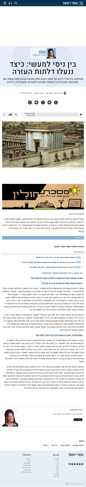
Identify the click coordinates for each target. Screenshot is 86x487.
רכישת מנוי (27, 463)
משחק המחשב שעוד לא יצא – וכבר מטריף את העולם (55, 257)
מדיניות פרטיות (26, 468)
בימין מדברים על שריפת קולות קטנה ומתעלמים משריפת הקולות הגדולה (48, 262)
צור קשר (28, 459)
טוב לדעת (56, 476)
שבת (57, 470)
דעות (42, 52)
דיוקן (57, 465)
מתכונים (56, 474)
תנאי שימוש (27, 470)
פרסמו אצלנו (27, 465)
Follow (78, 419)
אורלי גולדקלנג (39, 55)
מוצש (57, 468)
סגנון (57, 472)
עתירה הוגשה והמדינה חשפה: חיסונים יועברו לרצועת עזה (57, 278)
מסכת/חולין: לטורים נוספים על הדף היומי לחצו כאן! (59, 335)
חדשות (57, 459)
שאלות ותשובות (26, 472)
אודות (29, 461)
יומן (58, 463)
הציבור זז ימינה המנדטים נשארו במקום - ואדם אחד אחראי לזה (52, 267)
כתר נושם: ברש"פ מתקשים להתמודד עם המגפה (62, 273)
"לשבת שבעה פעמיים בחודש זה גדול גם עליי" (62, 283)
